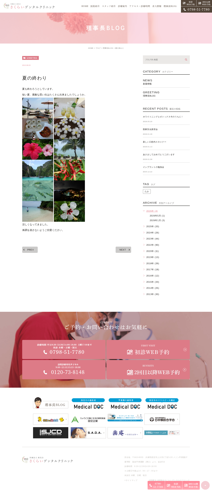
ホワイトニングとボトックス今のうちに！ (163, 117)
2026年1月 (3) (157, 220)
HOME (90, 48)
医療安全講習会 (150, 129)
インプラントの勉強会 (153, 167)
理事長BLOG (108, 48)
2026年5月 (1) (157, 215)
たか (147, 191)
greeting (32, 58)
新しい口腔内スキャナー (154, 142)
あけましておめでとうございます (159, 154)
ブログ (98, 48)
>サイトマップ (131, 480)
